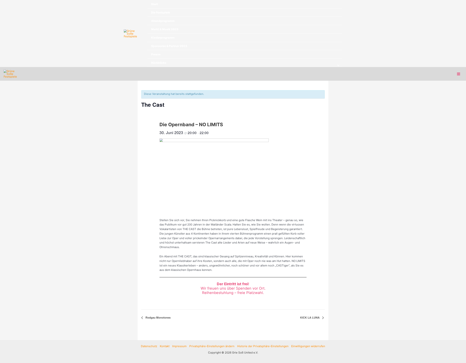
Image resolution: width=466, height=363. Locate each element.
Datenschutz (149, 346)
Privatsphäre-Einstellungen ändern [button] (211, 346)
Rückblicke (158, 62)
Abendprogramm (163, 21)
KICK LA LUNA (310, 317)
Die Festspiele (160, 12)
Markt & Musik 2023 (164, 29)
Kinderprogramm (163, 37)
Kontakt (164, 346)
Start (154, 4)
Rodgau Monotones (158, 317)
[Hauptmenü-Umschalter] (459, 74)
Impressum (179, 346)
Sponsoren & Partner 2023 (169, 46)
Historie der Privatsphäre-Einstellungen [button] (263, 346)
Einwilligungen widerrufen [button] (308, 346)
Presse (156, 54)
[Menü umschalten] (337, 65)
